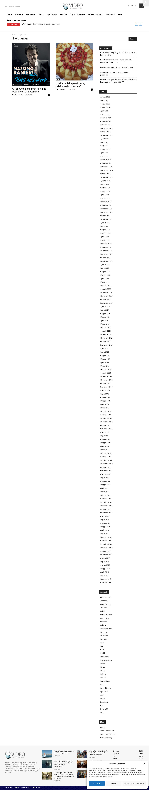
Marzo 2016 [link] (104, 533)
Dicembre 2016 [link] (106, 502)
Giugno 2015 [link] (105, 565)
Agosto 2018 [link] (105, 432)
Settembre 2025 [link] (106, 135)
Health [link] (102, 653)
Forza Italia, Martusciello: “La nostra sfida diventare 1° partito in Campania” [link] (98, 753)
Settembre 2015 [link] (106, 554)
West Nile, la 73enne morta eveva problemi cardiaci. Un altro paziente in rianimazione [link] (63, 764)
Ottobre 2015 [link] (105, 551)
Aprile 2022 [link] (104, 278)
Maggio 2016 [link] (105, 527)
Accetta (96, 783)
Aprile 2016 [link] (104, 530)
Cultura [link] (103, 625)
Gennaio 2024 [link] (105, 205)
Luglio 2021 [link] (104, 310)
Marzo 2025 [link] (104, 156)
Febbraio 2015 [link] (105, 579)
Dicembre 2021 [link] (106, 292)
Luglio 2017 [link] (104, 478)
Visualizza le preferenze (134, 783)
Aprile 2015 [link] (104, 572)
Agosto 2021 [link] (105, 306)
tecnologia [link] (104, 702)
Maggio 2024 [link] (105, 191)
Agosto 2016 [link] (105, 516)
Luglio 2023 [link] (104, 226)
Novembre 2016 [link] (106, 506)
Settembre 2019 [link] (106, 387)
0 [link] (92, 89)
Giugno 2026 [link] (105, 104)
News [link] (102, 667)
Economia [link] (104, 632)
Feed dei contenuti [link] (107, 731)
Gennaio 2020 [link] (105, 373)
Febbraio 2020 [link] (105, 369)
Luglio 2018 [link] (104, 436)
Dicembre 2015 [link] (106, 544)
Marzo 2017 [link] (104, 492)
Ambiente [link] (104, 601)
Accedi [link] (102, 727)
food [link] (57, 79)
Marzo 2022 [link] (104, 282)
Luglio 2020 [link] (104, 352)
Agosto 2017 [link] (105, 474)
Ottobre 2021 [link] (105, 299)
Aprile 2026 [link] (104, 111)
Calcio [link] (102, 611)
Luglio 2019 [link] (104, 394)
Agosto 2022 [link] (105, 264)
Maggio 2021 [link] (105, 317)
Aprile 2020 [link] (104, 362)
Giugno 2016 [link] (105, 523)
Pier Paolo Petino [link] (18, 95)
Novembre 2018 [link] (106, 422)
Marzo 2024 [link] (104, 198)
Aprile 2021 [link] (104, 320)
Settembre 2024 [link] (106, 177)
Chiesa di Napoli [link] (106, 615)
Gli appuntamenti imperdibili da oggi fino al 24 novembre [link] (29, 90)
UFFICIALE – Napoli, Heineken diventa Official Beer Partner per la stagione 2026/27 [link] (118, 81)
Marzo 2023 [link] (104, 240)
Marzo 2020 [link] (104, 366)
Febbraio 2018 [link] (105, 453)
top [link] (101, 705)
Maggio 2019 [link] (105, 401)
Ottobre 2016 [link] (105, 509)
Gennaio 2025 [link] (105, 163)
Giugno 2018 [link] (105, 439)
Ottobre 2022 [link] (105, 257)
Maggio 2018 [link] (105, 443)
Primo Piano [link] (105, 681)
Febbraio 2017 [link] (105, 495)
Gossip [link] (102, 649)
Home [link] (14, 35)
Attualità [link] (103, 608)
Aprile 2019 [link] (104, 404)
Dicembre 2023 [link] (106, 209)
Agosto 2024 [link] (105, 181)
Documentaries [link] (106, 629)
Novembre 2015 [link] (106, 547)
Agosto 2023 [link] (105, 223)
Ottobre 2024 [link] (105, 174)
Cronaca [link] (103, 622)
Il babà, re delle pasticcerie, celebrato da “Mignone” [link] (70, 85)
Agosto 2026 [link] (105, 97)
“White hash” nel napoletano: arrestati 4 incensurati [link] (41, 24)
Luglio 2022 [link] (104, 268)
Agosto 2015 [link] (105, 558)
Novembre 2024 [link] (106, 170)
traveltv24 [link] (104, 709)
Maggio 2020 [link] (105, 359)
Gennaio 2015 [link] (105, 582)
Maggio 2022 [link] (105, 275)
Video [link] (102, 712)
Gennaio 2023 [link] (105, 247)
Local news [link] (104, 656)
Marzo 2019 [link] (104, 408)
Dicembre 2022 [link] (106, 250)
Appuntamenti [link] (17, 85)
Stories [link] (103, 698)
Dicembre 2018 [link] (106, 418)
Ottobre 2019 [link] (105, 383)
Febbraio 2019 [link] (105, 411)
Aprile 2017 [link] (104, 488)
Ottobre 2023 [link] (105, 216)
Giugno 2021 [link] (105, 313)
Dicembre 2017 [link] (106, 460)
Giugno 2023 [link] (105, 230)
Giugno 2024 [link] (105, 188)
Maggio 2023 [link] (105, 233)
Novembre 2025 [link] (106, 128)
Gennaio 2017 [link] (105, 499)
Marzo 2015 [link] (104, 575)
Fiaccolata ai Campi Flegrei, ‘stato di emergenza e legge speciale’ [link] (118, 54)
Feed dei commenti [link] (107, 734)
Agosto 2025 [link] (105, 139)
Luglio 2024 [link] (104, 184)
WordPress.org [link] (106, 738)
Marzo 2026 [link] (104, 114)
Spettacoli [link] (104, 691)
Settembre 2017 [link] (106, 471)
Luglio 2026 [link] (104, 100)
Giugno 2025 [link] (105, 146)
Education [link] (104, 636)
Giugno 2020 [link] (105, 355)
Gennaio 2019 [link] (105, 415)
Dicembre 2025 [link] (106, 125)
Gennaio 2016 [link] (105, 540)
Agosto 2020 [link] (105, 348)
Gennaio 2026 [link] (105, 121)
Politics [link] (103, 677)
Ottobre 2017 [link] (105, 467)
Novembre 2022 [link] (106, 254)
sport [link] (102, 695)
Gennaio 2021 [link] (105, 331)
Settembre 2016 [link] (106, 513)
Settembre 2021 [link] (106, 303)
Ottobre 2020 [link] (105, 341)
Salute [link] (102, 684)
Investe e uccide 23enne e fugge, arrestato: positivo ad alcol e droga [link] (116, 61)
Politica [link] (103, 674)
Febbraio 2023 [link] (105, 243)
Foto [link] (102, 646)
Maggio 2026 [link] (105, 107)
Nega (113, 783)
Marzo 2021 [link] (104, 324)
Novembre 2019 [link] (106, 380)
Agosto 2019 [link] (105, 390)
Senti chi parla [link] (105, 688)
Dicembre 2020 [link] (106, 334)
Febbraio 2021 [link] (105, 327)
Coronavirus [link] (104, 618)
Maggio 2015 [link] (105, 568)
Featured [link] (103, 639)
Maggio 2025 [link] (105, 149)
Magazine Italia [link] (106, 660)
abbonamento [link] (105, 597)
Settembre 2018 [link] (106, 429)
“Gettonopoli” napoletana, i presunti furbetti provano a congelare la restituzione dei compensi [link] (64, 775)
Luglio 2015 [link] (104, 561)
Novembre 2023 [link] (106, 212)
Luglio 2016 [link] (104, 520)
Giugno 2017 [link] (105, 481)
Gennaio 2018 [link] (105, 457)
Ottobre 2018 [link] (105, 425)
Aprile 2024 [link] (104, 195)
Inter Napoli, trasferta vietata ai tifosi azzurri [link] (116, 68)
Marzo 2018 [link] (104, 450)
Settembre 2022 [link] (106, 261)
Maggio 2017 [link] (105, 485)
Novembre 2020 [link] (106, 338)
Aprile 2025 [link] (104, 153)
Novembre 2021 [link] (106, 296)
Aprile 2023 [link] (104, 236)
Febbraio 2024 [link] (105, 202)
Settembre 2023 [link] (106, 219)
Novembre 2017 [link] (106, 464)
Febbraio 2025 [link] (105, 160)
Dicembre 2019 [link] (106, 376)
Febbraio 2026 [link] (105, 118)
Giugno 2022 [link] (105, 271)
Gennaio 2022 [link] (105, 289)
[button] (144, 764)
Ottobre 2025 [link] (105, 132)
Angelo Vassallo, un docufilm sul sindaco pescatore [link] (115, 74)
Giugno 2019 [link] (105, 397)
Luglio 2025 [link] (104, 142)
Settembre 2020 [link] (106, 345)
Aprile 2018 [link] (104, 446)
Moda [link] (102, 663)
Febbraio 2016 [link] (105, 537)
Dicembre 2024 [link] (106, 167)
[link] (146, 3)
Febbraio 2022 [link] (105, 285)
